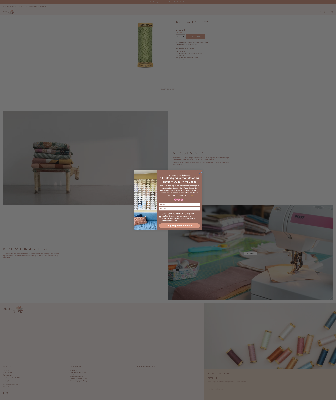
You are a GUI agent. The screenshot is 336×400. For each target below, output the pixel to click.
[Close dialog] (200, 172)
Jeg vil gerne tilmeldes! (179, 225)
